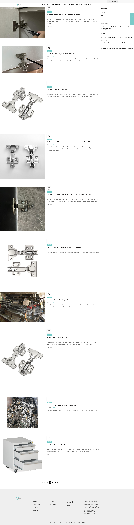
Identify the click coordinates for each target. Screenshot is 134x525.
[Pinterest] (72, 506)
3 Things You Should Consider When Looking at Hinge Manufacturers (73, 142)
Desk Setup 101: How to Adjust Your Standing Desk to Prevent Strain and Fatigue (116, 33)
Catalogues (79, 4)
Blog (64, 4)
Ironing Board (56, 4)
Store (43, 4)
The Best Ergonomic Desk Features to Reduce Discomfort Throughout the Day (116, 49)
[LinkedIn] (72, 502)
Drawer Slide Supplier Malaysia (58, 444)
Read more (49, 26)
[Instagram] (70, 506)
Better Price (35, 510)
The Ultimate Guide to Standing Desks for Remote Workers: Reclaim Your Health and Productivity (116, 27)
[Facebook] (70, 502)
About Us (71, 4)
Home (48, 4)
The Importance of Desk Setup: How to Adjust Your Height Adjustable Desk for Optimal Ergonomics (116, 38)
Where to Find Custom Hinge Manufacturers (63, 14)
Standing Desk (53, 501)
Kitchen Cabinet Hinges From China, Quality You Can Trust (69, 194)
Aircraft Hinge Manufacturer (57, 89)
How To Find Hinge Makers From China (62, 405)
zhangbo (53, 17)
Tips (101, 15)
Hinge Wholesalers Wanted (57, 337)
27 (47, 482)
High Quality (35, 507)
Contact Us (87, 4)
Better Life (103, 12)
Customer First (36, 504)
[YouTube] (68, 506)
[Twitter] (68, 502)
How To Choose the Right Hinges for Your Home (65, 300)
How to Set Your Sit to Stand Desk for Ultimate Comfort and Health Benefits (115, 43)
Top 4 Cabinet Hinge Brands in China (61, 54)
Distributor (49, 11)
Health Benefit (104, 18)
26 (44, 482)
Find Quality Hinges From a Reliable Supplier (64, 247)
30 (55, 482)
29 (52, 482)
